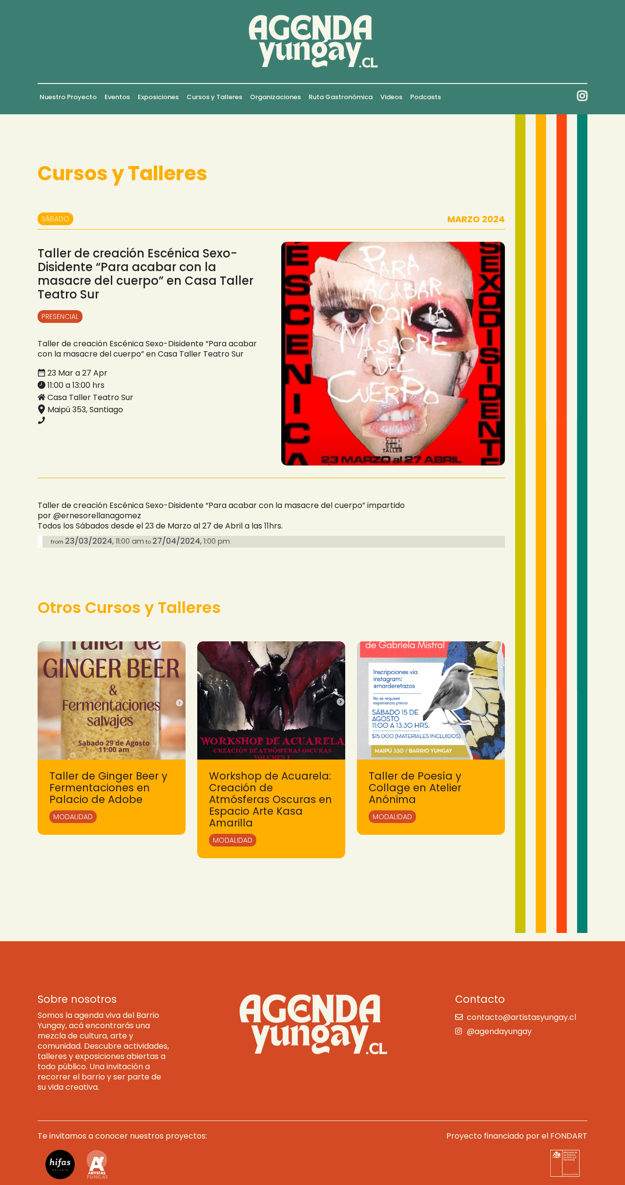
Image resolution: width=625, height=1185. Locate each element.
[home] (312, 41)
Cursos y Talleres (214, 97)
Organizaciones (275, 97)
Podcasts (425, 97)
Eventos (117, 97)
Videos (391, 97)
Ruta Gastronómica (341, 97)
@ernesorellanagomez (97, 515)
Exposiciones (158, 97)
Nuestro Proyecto (68, 97)
